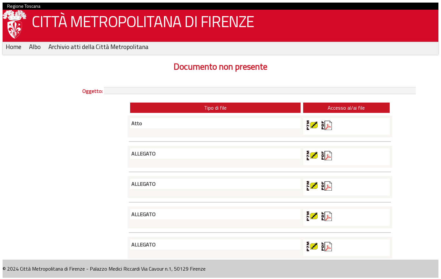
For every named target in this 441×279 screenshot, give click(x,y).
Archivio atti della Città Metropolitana (98, 46)
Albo (35, 46)
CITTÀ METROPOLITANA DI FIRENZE (143, 21)
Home (14, 46)
